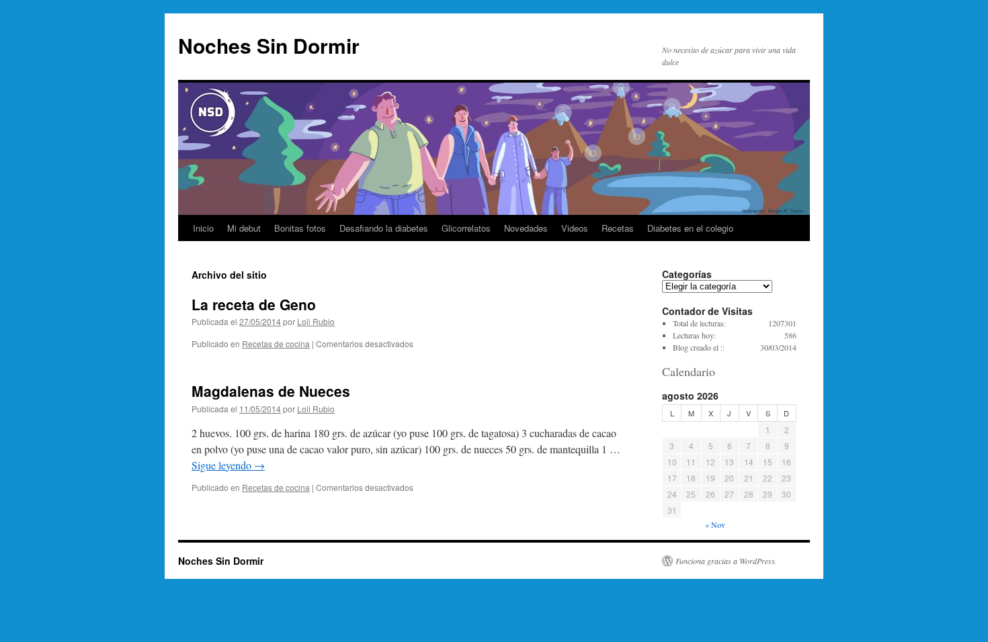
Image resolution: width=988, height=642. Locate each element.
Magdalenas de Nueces (271, 391)
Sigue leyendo (228, 465)
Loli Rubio (316, 321)
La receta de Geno (254, 304)
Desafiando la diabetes (383, 228)
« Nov (715, 524)
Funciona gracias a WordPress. (726, 560)
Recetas (618, 228)
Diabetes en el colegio (690, 228)
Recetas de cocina (276, 343)
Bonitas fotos (300, 228)
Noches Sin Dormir (269, 45)
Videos (574, 228)
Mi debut (244, 228)
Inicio (203, 228)
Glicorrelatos (466, 228)
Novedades (526, 228)
